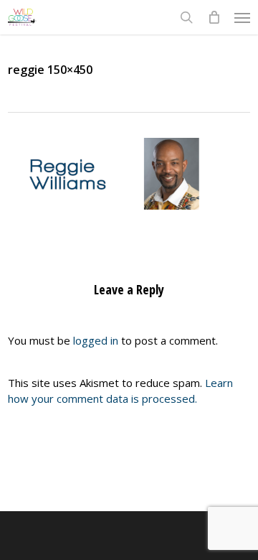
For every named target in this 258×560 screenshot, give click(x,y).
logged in (95, 340)
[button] (242, 17)
